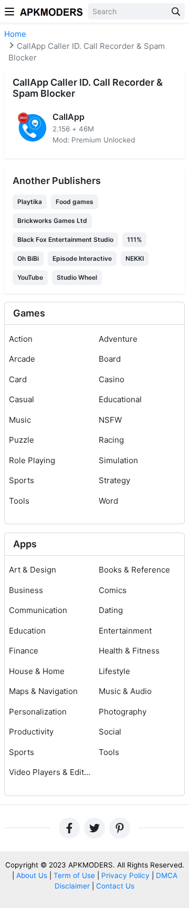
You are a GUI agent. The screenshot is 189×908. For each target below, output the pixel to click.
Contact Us (115, 886)
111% (134, 239)
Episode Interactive (82, 258)
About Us (31, 875)
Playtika (29, 202)
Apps (25, 543)
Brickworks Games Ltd (52, 221)
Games (29, 313)
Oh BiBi (28, 258)
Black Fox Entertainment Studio (65, 239)
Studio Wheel (77, 277)
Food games (74, 202)
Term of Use (74, 875)
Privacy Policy (125, 875)
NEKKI (134, 258)
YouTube (30, 277)
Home (15, 34)
